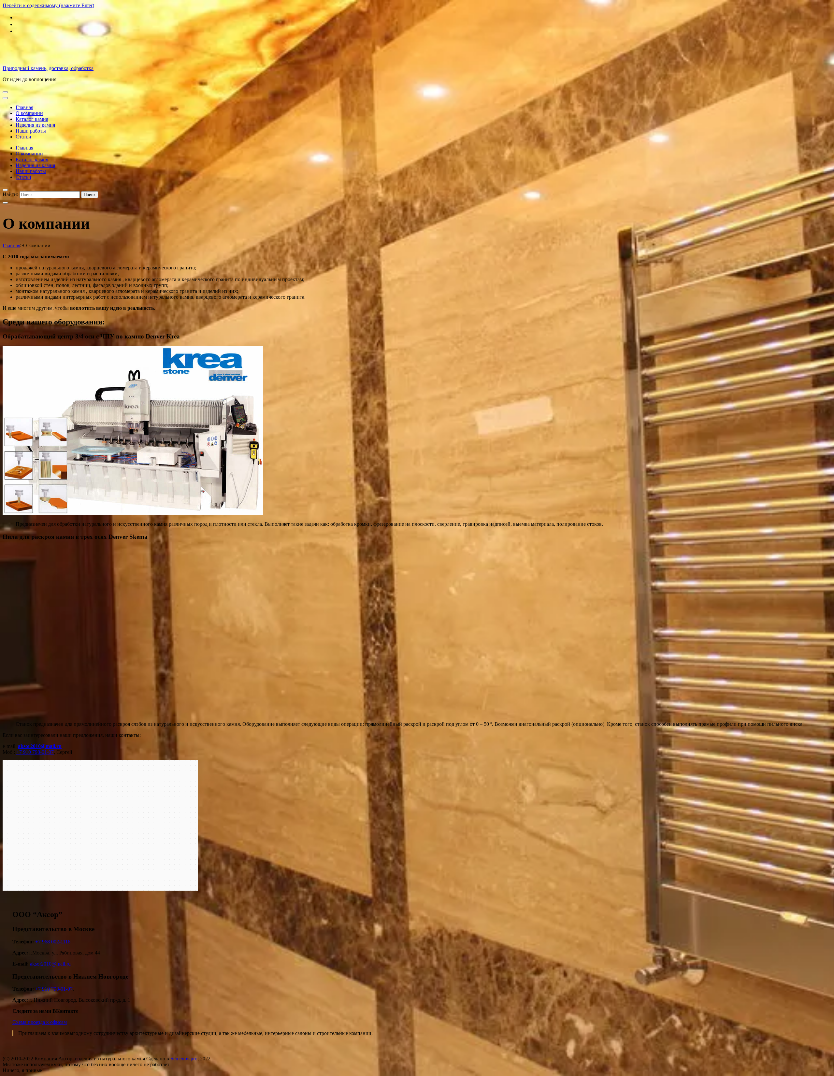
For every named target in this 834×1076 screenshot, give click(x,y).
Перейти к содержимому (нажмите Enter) (48, 5)
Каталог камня (32, 119)
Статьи (23, 136)
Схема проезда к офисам (39, 1022)
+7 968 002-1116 (52, 941)
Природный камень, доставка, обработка (48, 68)
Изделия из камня (35, 125)
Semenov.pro (183, 1058)
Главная (24, 107)
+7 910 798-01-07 (35, 752)
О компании (29, 113)
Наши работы (31, 131)
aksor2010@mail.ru (50, 964)
